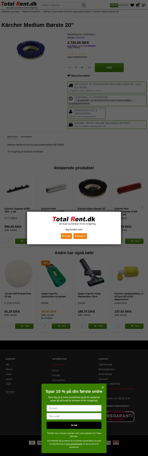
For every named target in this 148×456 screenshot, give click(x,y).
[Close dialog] (102, 387)
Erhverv (80, 236)
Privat (66, 236)
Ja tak (74, 425)
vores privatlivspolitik (74, 444)
